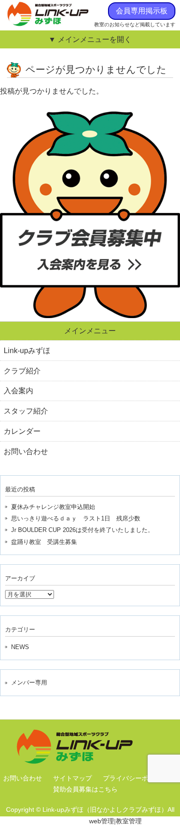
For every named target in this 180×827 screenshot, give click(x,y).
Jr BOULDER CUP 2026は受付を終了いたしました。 (82, 529)
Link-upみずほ (27, 350)
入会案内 (18, 391)
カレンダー (22, 431)
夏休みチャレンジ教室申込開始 (53, 506)
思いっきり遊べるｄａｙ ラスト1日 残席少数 (75, 518)
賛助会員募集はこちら (85, 789)
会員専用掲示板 (142, 11)
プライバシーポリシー (135, 778)
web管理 (101, 821)
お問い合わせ (26, 451)
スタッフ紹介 (26, 411)
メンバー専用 (29, 682)
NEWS (20, 647)
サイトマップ (72, 778)
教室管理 (129, 821)
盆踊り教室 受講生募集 (44, 541)
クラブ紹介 (22, 371)
